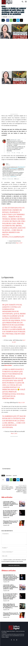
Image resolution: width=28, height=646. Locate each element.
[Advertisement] (14, 55)
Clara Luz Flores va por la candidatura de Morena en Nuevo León (10, 522)
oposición (15, 475)
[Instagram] (17, 640)
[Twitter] (14, 640)
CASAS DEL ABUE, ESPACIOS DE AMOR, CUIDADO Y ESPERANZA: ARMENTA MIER (10, 503)
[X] (14, 20)
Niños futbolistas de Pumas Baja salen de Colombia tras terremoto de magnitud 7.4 (10, 606)
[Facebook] (7, 20)
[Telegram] (18, 20)
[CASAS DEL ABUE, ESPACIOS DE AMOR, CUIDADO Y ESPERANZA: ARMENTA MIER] (22, 504)
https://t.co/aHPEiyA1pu (13, 237)
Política (3, 6)
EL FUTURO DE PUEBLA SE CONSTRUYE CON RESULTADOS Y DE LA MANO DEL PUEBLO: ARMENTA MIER (10, 513)
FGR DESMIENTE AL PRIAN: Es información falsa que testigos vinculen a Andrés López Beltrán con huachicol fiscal (11, 577)
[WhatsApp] (11, 20)
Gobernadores (8, 475)
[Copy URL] (21, 20)
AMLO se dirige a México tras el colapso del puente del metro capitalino (7, 488)
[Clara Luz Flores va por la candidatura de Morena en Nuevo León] (22, 523)
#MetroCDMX (8, 398)
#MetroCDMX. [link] (8, 365)
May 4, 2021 (19, 243)
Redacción (5, 16)
